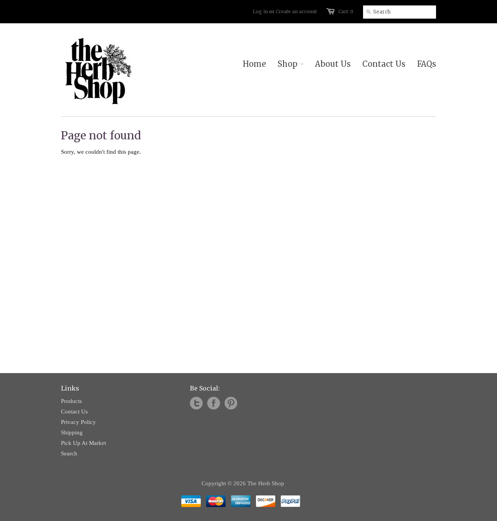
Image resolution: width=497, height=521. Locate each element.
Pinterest (230, 403)
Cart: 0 (345, 11)
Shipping (72, 432)
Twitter (196, 403)
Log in (260, 11)
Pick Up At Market (83, 443)
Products (71, 401)
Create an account (296, 11)
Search (69, 453)
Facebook (213, 403)
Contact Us (74, 411)
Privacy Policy (78, 422)
